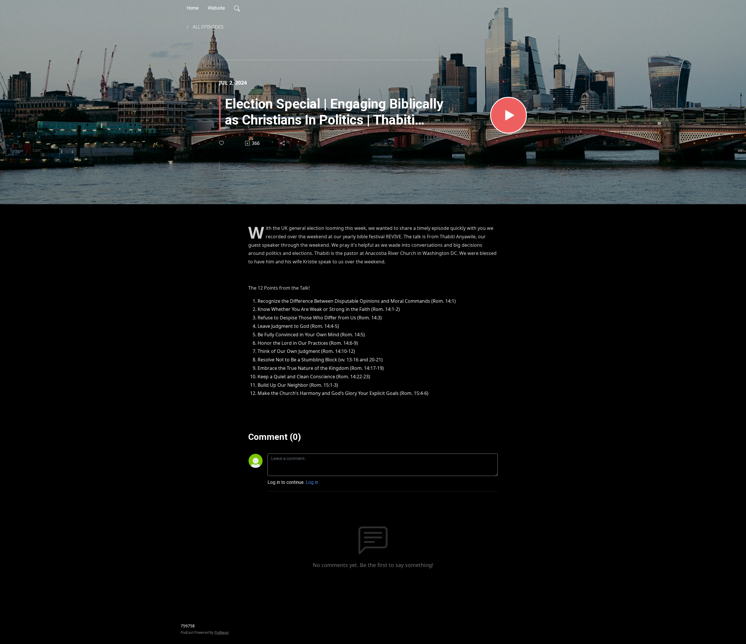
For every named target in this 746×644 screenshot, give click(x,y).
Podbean (221, 632)
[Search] (237, 8)
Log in (312, 482)
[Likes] (222, 143)
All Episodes (207, 27)
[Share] (282, 143)
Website (216, 8)
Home (192, 8)
